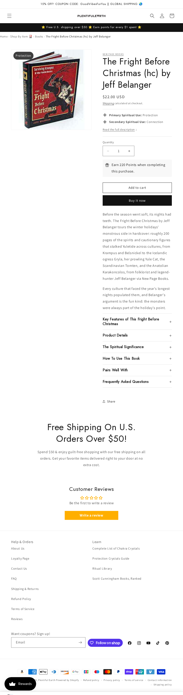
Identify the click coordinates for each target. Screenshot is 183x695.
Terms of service (134, 680)
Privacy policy (112, 680)
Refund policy (91, 680)
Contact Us (19, 568)
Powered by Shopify (67, 680)
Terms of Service (23, 609)
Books (39, 36)
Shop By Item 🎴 (21, 36)
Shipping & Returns (25, 589)
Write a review (91, 515)
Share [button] (111, 401)
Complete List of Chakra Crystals (116, 548)
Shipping (108, 103)
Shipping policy (163, 684)
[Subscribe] (80, 642)
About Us (18, 548)
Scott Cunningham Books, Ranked (116, 579)
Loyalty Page (20, 558)
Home (4, 36)
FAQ (14, 579)
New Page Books (113, 54)
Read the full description (120, 129)
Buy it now (137, 200)
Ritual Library (102, 568)
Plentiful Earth (47, 680)
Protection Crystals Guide (110, 558)
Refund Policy (21, 599)
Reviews (17, 619)
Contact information (160, 680)
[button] (9, 16)
